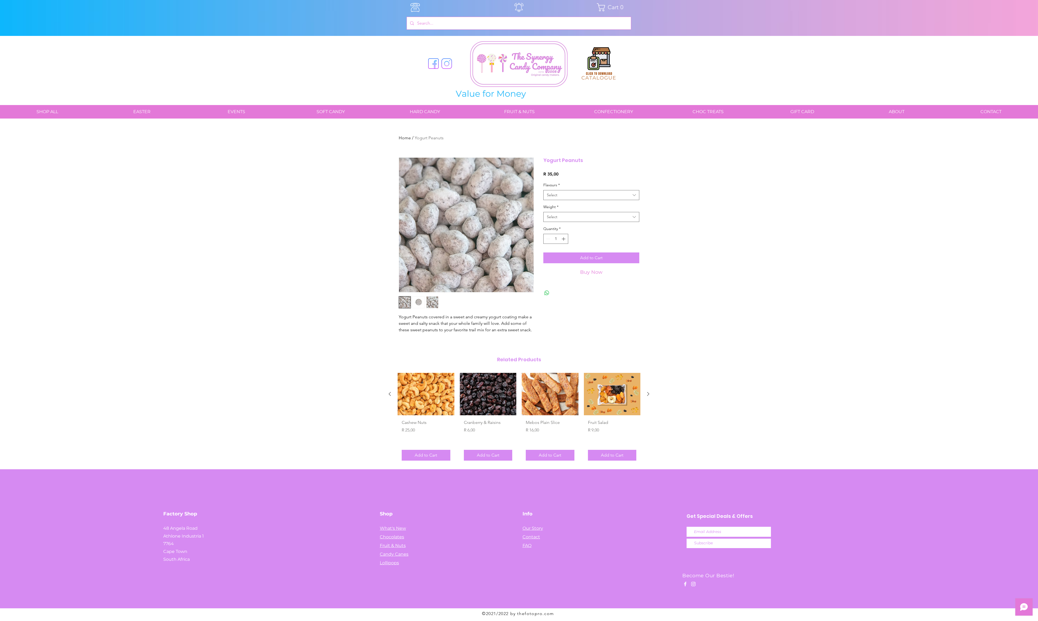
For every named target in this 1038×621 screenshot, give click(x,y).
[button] (612, 7)
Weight (550, 206)
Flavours (551, 185)
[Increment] (564, 239)
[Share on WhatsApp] (547, 293)
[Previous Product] (390, 394)
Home (405, 137)
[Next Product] (648, 394)
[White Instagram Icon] (693, 584)
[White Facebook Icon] (685, 584)
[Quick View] (426, 394)
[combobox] (591, 195)
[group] (519, 419)
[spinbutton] (556, 239)
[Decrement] (547, 239)
